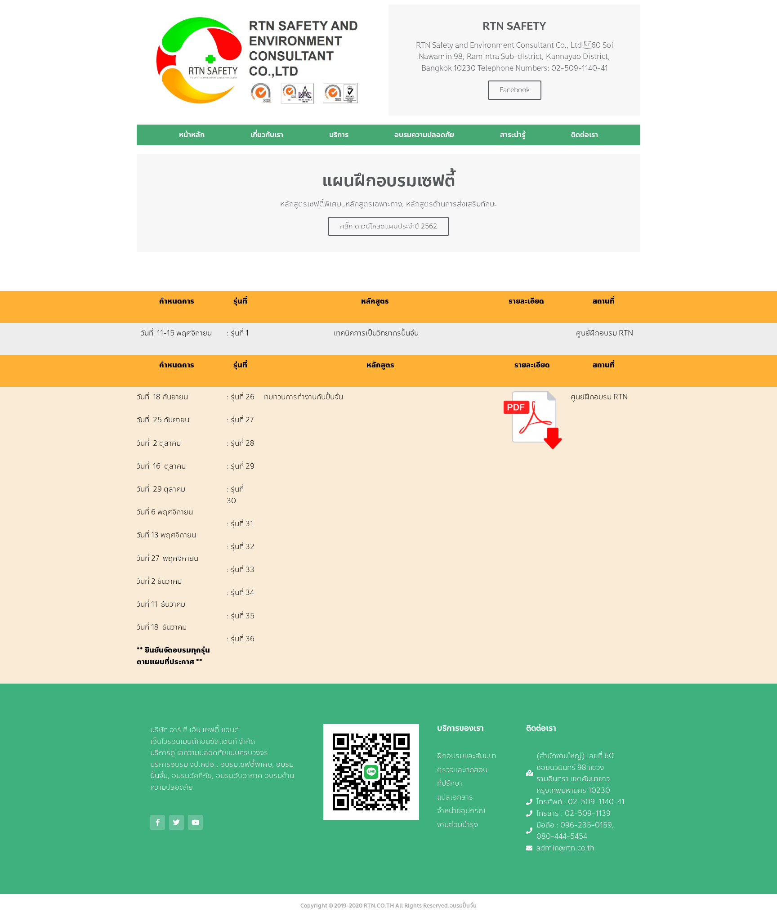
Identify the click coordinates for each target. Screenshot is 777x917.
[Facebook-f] (157, 822)
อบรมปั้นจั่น (463, 906)
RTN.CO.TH (379, 906)
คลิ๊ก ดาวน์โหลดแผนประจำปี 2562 (388, 226)
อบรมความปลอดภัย (424, 134)
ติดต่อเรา (584, 134)
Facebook (515, 90)
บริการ (338, 134)
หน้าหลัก (192, 134)
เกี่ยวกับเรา (266, 134)
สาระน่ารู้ (512, 134)
